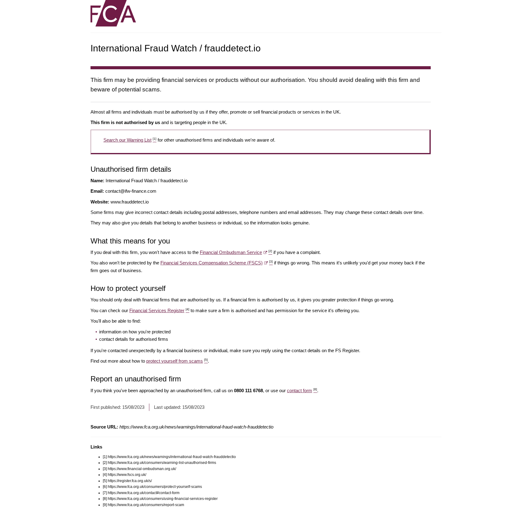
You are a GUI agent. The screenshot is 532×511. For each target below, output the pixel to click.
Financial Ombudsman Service (236, 252)
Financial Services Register (159, 310)
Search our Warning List (129, 140)
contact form (302, 390)
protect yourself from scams (177, 361)
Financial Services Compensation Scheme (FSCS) (216, 262)
